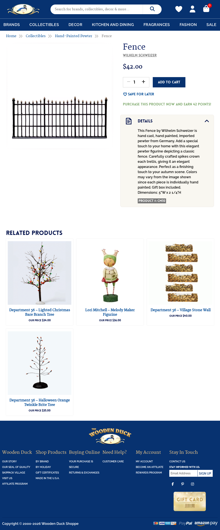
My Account (192, 8)
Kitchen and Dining (113, 24)
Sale (211, 24)
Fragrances (157, 24)
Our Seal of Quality (16, 467)
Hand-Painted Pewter (73, 36)
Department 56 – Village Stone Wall (181, 310)
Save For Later (141, 94)
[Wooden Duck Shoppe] (23, 9)
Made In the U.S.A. (48, 478)
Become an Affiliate (149, 467)
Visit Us (7, 478)
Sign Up (205, 473)
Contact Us (177, 461)
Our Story (9, 461)
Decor (75, 24)
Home (11, 36)
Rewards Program (149, 472)
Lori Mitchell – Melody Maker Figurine (110, 312)
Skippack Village (13, 472)
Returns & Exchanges (84, 472)
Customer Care (113, 461)
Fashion (188, 24)
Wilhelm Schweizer (140, 55)
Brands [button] (11, 24)
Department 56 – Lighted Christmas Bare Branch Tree (39, 312)
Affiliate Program (15, 483)
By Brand (42, 461)
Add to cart (169, 82)
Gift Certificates (47, 472)
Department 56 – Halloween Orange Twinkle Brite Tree (39, 402)
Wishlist (178, 7)
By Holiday (43, 467)
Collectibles (44, 24)
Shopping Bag (206, 8)
